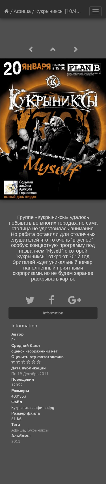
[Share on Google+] (74, 300)
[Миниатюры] (54, 49)
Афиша (22, 11)
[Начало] (6, 11)
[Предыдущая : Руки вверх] (32, 49)
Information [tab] (53, 313)
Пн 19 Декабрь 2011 (30, 373)
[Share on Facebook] (52, 300)
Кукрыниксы (49, 11)
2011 (15, 441)
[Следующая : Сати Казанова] (75, 49)
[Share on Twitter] (31, 300)
